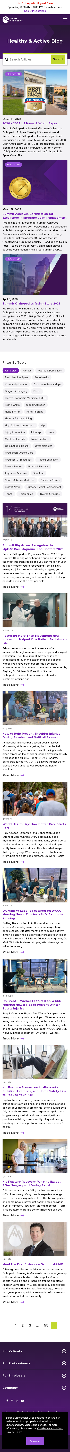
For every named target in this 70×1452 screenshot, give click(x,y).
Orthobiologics (43, 445)
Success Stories (50, 480)
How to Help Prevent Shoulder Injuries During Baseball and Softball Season (31, 735)
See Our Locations (35, 10)
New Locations (40, 439)
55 (46, 1325)
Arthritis (27, 370)
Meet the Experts (15, 439)
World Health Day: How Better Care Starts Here (34, 826)
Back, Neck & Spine (16, 377)
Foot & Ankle (12, 404)
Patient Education (48, 459)
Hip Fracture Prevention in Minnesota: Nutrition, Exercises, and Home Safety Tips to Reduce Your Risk (34, 1091)
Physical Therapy (38, 466)
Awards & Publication (50, 370)
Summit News (12, 486)
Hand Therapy (35, 411)
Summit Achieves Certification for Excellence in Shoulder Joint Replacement (34, 215)
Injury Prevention (15, 432)
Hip (43, 425)
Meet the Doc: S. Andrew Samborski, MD (34, 1264)
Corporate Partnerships (47, 384)
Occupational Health (17, 445)
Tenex (9, 493)
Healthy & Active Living (18, 418)
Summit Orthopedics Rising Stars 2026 (32, 303)
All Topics (10, 370)
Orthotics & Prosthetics (18, 459)
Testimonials (26, 493)
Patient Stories (13, 466)
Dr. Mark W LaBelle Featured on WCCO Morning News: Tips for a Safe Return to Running (33, 914)
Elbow (37, 391)
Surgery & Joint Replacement (44, 486)
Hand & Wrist (12, 411)
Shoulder (38, 473)
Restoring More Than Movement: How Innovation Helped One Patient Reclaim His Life (35, 639)
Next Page (54, 1325)
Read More (11, 586)
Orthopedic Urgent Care (19, 452)
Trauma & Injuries (50, 493)
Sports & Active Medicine (19, 480)
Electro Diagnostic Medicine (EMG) (25, 398)
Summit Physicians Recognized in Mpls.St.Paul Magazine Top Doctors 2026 (33, 547)
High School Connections (20, 425)
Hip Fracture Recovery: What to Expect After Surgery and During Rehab (31, 1183)
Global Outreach (35, 404)
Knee (51, 432)
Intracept (36, 432)
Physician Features (16, 473)
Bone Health (42, 377)
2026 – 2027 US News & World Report (31, 123)
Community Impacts (16, 384)
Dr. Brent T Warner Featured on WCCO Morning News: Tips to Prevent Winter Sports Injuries (32, 1004)
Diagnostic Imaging (16, 391)
